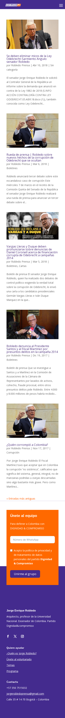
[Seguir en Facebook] (8, 636)
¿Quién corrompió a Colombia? (27, 445)
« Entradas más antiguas (20, 498)
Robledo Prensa (20, 65)
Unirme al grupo (25, 574)
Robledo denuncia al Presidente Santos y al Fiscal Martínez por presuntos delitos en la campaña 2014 (32, 349)
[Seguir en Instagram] (22, 636)
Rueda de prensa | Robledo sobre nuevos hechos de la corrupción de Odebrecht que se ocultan (29, 157)
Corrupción (12, 452)
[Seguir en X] (15, 636)
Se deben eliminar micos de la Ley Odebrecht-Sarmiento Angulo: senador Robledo (29, 59)
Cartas (23, 266)
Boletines (12, 168)
